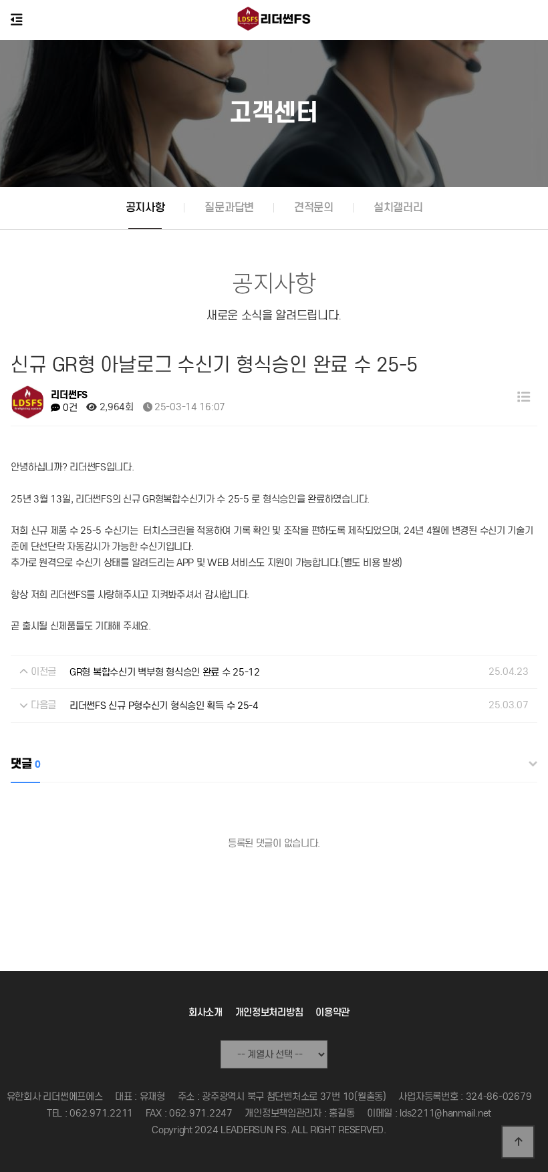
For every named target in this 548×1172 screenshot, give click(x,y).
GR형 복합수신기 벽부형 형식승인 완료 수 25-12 (165, 672)
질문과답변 (229, 207)
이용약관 (332, 1012)
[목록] (524, 397)
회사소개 (205, 1012)
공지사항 (145, 207)
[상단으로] (518, 1142)
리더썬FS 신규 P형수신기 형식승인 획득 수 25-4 (164, 706)
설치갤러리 (398, 207)
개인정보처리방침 (269, 1012)
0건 (68, 408)
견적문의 (313, 207)
